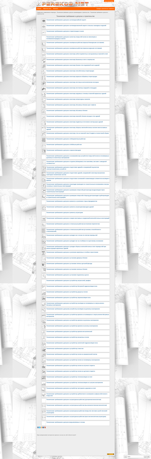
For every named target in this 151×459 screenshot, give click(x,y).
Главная (39, 8)
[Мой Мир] (43, 427)
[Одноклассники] (41, 427)
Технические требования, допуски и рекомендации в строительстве (73, 12)
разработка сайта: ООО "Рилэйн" (45, 454)
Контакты (55, 8)
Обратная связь (47, 8)
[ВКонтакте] (38, 427)
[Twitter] (39, 427)
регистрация (110, 1)
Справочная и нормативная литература (46, 12)
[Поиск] (113, 5)
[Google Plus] (45, 427)
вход (106, 1)
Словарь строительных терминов (105, 8)
